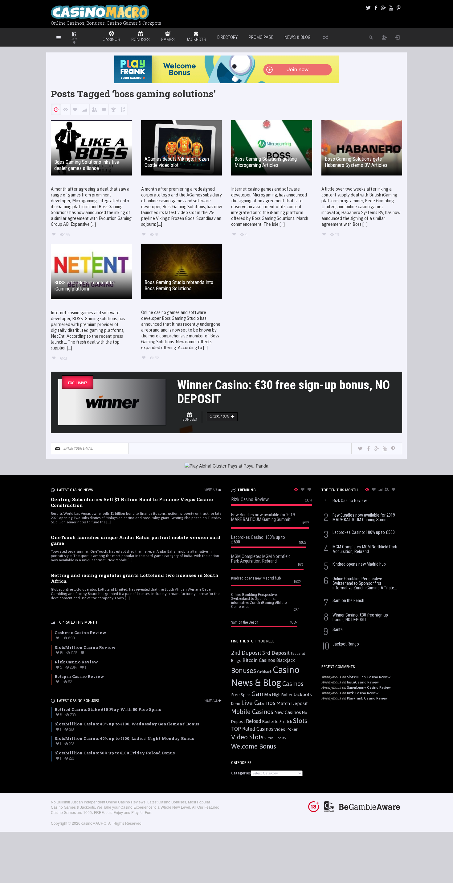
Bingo (236, 660)
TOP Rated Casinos (252, 729)
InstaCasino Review (363, 682)
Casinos (293, 683)
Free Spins (241, 694)
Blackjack (285, 660)
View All (211, 490)
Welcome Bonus (253, 746)
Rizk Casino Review (362, 693)
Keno (235, 703)
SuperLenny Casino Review (369, 687)
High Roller (282, 694)
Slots (300, 720)
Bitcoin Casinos (259, 660)
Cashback (264, 672)
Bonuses (243, 670)
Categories (241, 773)
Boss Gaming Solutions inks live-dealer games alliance (87, 165)
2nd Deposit (246, 653)
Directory (227, 37)
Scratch (286, 721)
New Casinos (287, 712)
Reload (253, 721)
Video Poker (286, 729)
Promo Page (261, 37)
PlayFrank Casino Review (367, 698)
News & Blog (297, 37)
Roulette (270, 721)
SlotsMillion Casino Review (368, 677)
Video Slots (247, 737)
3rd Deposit (276, 653)
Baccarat (298, 653)
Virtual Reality (275, 738)
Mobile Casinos (252, 711)
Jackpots (302, 694)
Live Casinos (258, 702)
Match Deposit (292, 703)
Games (261, 694)
